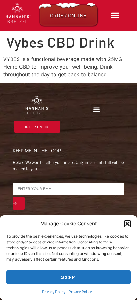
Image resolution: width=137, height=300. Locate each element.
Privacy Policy (53, 291)
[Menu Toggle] (115, 15)
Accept (68, 277)
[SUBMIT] (19, 203)
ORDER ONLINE (68, 15)
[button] (127, 224)
